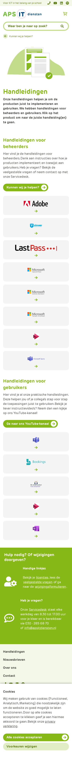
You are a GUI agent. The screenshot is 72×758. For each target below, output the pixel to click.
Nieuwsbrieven (14, 660)
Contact (9, 676)
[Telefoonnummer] (48, 3)
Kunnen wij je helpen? (21, 36)
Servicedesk (38, 610)
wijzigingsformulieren (50, 587)
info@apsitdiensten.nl (40, 628)
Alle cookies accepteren (24, 737)
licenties (42, 578)
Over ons (9, 668)
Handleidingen (14, 652)
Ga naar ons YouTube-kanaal (28, 424)
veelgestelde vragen (37, 582)
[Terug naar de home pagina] (22, 14)
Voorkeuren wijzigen (22, 746)
